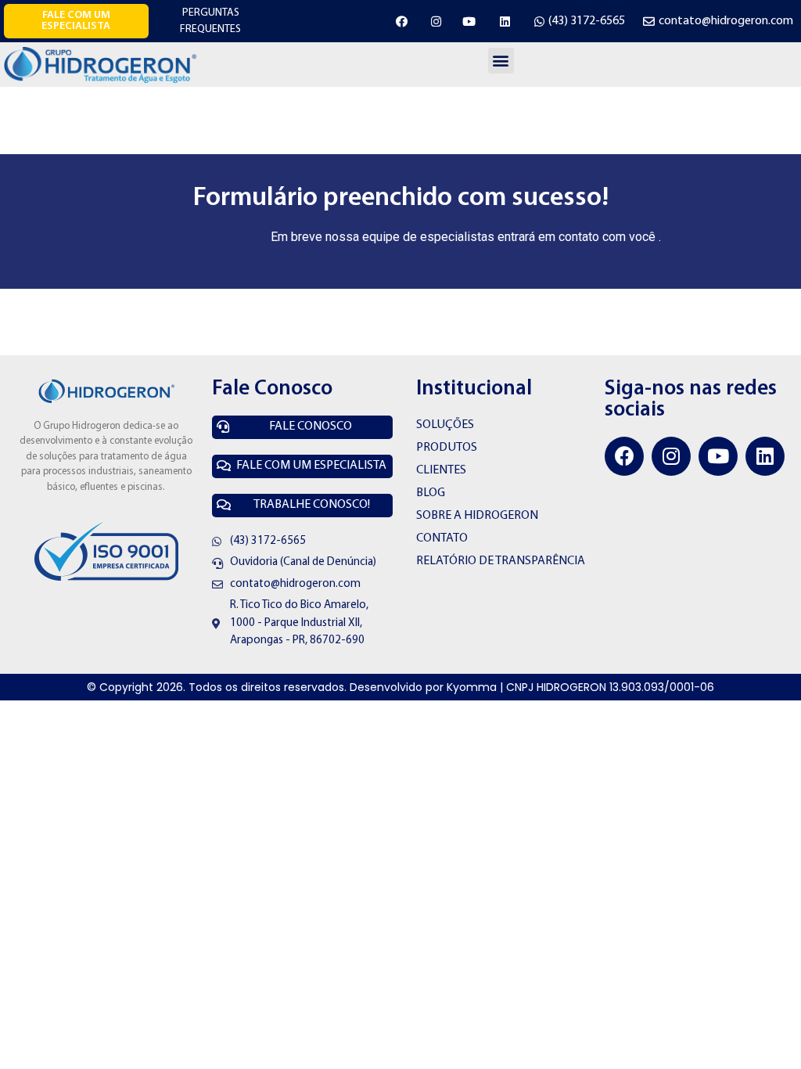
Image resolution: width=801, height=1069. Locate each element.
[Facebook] (624, 456)
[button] (76, 21)
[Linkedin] (765, 456)
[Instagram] (671, 456)
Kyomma (472, 687)
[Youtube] (718, 456)
